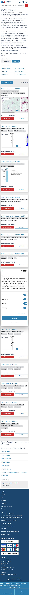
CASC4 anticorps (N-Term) (9, 384)
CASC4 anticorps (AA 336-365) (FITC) (12, 235)
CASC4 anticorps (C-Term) (9, 126)
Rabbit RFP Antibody (6, 523)
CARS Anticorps (5, 465)
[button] (27, 105)
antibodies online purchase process (10, 531)
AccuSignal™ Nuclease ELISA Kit (9, 520)
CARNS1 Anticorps (6, 469)
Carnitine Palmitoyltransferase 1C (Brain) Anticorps (14, 472)
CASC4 (17, 483)
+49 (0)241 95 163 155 (8, 569)
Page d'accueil (5, 483)
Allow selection (14, 322)
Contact (3, 494)
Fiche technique (8, 118)
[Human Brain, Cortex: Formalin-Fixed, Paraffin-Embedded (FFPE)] (12, 104)
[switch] (25, 299)
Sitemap (3, 509)
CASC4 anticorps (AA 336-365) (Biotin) (13, 216)
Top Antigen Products (6, 506)
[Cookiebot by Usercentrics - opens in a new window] (21, 271)
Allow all (14, 318)
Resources (3, 503)
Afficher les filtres (8, 82)
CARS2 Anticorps (5, 462)
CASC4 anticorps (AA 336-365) (10, 89)
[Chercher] (26, 5)
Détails (22, 118)
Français (12, 579)
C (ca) (11, 483)
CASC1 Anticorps (5, 455)
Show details (21, 313)
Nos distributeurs (5, 534)
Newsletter (3, 500)
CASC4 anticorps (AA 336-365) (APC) (12, 254)
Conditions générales (14, 585)
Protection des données (21, 583)
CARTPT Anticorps (6, 458)
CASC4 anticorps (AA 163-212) (10, 162)
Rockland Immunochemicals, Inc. (9, 574)
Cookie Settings (4, 585)
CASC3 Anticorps (5, 451)
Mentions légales (10, 583)
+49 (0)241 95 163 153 (8, 567)
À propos (2, 583)
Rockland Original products (8, 526)
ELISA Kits (3, 529)
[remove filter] (10, 61)
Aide (2, 497)
